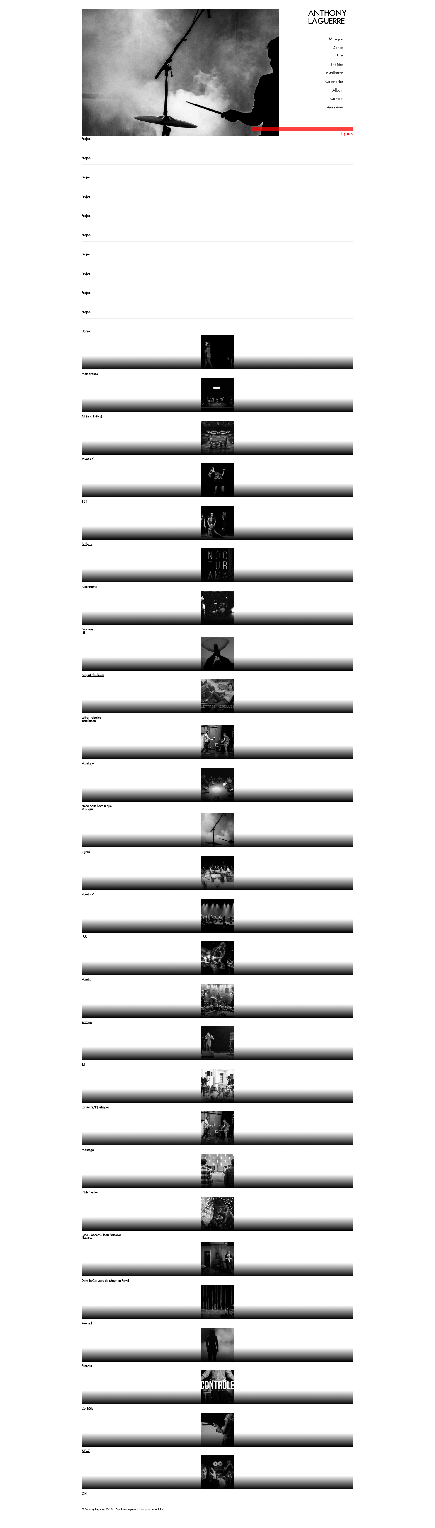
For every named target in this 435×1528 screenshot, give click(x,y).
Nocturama (89, 586)
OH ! (85, 1493)
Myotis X (88, 458)
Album (337, 90)
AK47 (86, 1451)
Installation (334, 73)
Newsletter (334, 107)
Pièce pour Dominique (97, 805)
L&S (84, 936)
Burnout (87, 1365)
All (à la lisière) (92, 416)
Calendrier (334, 82)
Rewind (87, 1323)
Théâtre (337, 65)
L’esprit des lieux (93, 675)
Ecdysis (87, 544)
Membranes (90, 373)
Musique (336, 39)
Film (340, 56)
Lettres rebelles (91, 717)
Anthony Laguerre (327, 17)
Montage (88, 763)
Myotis (86, 979)
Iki (83, 1064)
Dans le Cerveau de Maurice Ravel (105, 1280)
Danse (338, 48)
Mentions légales (126, 1509)
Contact (336, 99)
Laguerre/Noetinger (95, 1107)
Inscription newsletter (151, 1509)
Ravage (87, 1022)
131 (85, 501)
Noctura (87, 629)
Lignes (86, 851)
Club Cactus (90, 1192)
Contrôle (87, 1408)
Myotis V (88, 894)
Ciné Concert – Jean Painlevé (101, 1234)
